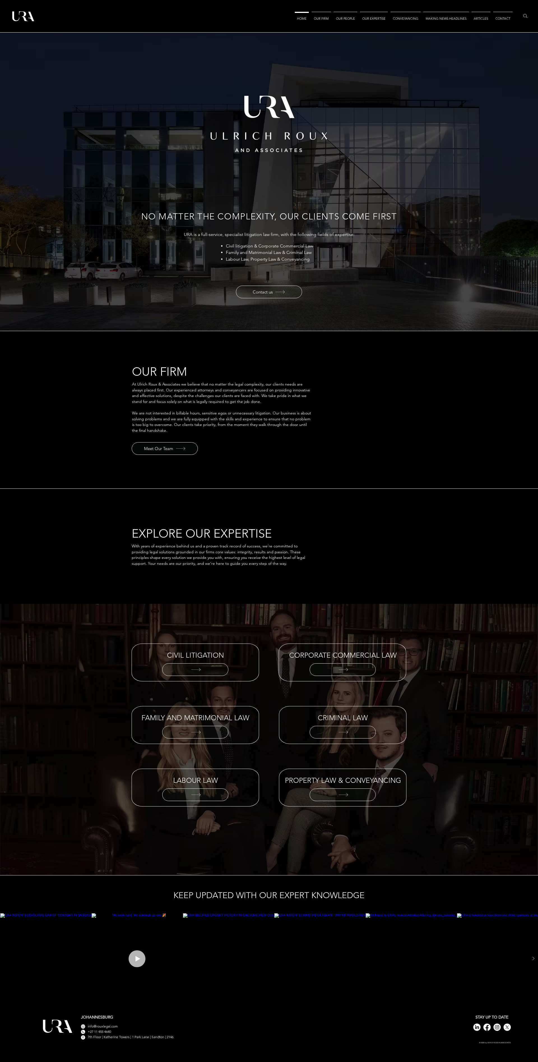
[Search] (522, 16)
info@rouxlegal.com (103, 1026)
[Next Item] (533, 958)
